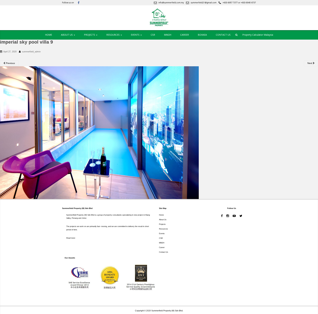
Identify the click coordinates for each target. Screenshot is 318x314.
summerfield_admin (31, 51)
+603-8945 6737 (248, 2)
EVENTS (135, 34)
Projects (162, 224)
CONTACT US (223, 34)
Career (162, 247)
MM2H (167, 34)
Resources (163, 229)
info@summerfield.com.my (171, 2)
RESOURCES (113, 34)
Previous (10, 63)
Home (161, 215)
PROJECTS (90, 34)
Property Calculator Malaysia (257, 34)
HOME (48, 34)
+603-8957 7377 (230, 2)
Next (310, 63)
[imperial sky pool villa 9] (99, 132)
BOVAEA (202, 34)
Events (162, 233)
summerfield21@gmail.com (203, 2)
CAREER (184, 34)
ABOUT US (67, 34)
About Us (162, 220)
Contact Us (163, 252)
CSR (153, 34)
